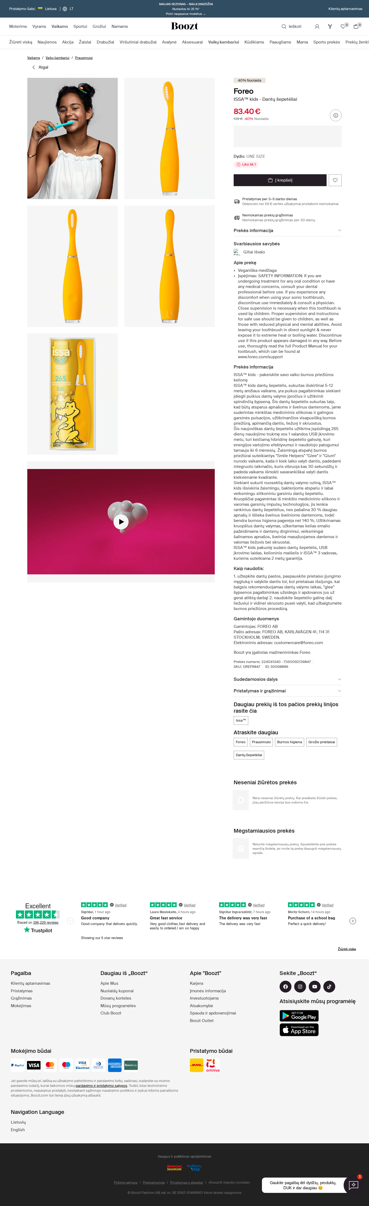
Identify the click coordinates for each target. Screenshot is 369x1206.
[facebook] (285, 987)
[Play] (121, 522)
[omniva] (213, 1065)
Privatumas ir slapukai (186, 1182)
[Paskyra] (317, 26)
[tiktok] (329, 987)
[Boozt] (184, 26)
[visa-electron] (82, 1065)
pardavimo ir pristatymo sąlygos (101, 1085)
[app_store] (299, 1030)
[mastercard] (50, 1065)
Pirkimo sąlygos (125, 1182)
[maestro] (66, 1065)
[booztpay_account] (131, 1065)
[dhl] (196, 1065)
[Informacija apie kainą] (336, 115)
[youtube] (315, 987)
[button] (72, 138)
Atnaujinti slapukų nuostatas (229, 1182)
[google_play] (299, 1016)
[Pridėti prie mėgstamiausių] (335, 180)
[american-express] (115, 1065)
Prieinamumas (154, 1182)
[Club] (330, 26)
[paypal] (17, 1065)
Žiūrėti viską (347, 949)
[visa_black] (34, 1065)
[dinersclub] (98, 1065)
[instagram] (300, 987)
